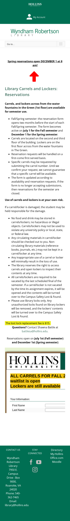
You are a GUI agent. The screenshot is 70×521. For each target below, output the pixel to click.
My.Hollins (56, 454)
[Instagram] (35, 469)
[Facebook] (31, 462)
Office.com (56, 458)
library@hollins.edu (17, 505)
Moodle (56, 462)
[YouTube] (38, 462)
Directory (57, 450)
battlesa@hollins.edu (35, 331)
